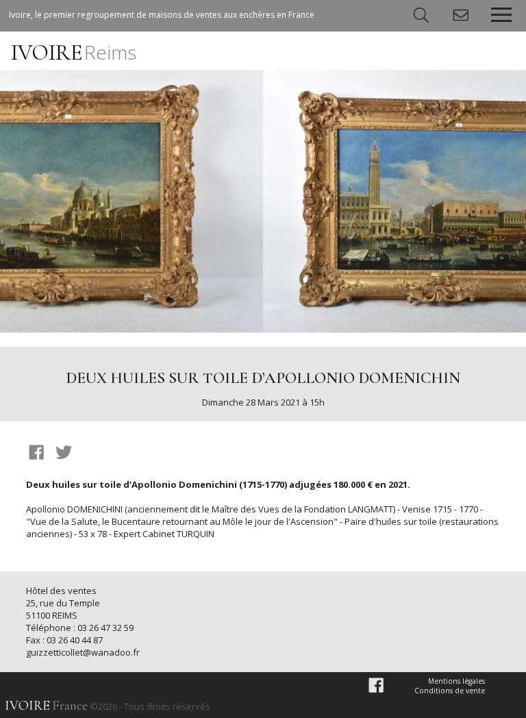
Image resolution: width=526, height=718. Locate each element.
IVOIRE (73, 52)
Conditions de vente (449, 690)
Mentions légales (456, 681)
